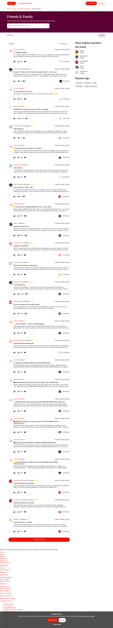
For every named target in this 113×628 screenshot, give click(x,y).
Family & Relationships (24, 9)
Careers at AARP (4, 579)
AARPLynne (17, 301)
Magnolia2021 (17, 282)
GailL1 (15, 69)
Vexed (81, 66)
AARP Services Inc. (5, 586)
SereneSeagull (17, 480)
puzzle (94, 82)
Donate (2, 554)
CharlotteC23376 (18, 243)
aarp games (87, 82)
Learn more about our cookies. (86, 616)
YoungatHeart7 (18, 262)
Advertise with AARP (5, 577)
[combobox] (28, 25)
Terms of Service (8, 606)
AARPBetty (17, 519)
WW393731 (17, 126)
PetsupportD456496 (19, 340)
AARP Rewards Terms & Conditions (13, 609)
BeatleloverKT (84, 56)
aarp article (79, 82)
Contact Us (3, 568)
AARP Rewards (4, 561)
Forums (14, 9)
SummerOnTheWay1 (19, 49)
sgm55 (15, 106)
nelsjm (15, 223)
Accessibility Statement (10, 607)
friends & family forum (91, 86)
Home (8, 9)
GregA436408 (17, 165)
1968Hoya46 (83, 71)
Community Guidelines (25, 3)
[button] (56, 624)
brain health (79, 86)
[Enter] (8, 25)
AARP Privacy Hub (9, 604)
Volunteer (2, 556)
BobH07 (82, 51)
